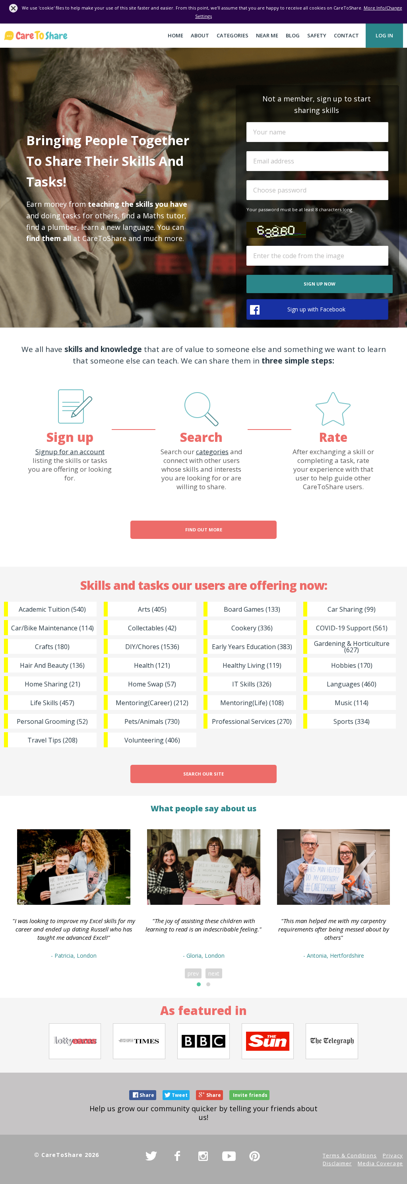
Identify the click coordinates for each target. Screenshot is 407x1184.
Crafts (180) (52, 647)
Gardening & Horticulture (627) (352, 646)
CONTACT (346, 35)
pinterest (255, 1156)
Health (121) (152, 665)
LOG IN (384, 35)
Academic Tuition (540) (52, 609)
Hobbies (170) (351, 665)
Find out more (203, 530)
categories (212, 451)
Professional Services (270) (252, 721)
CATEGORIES (232, 35)
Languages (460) (351, 684)
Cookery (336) (252, 628)
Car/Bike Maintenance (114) (52, 628)
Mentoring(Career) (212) (152, 703)
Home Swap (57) (152, 684)
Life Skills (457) (52, 703)
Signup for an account (70, 451)
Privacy (393, 1155)
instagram (203, 1156)
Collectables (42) (152, 628)
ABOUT (200, 35)
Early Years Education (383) (252, 647)
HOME (175, 35)
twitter (151, 1156)
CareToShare (36, 36)
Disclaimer (337, 1163)
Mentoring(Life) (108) (252, 703)
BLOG (293, 35)
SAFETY (316, 35)
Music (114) (351, 703)
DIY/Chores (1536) (152, 647)
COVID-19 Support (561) (352, 628)
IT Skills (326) (251, 684)
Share (147, 1095)
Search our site (203, 774)
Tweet (180, 1095)
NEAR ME (267, 35)
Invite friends (250, 1095)
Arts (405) (152, 609)
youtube (229, 1156)
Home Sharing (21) (52, 684)
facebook (177, 1156)
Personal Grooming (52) (52, 721)
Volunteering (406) (152, 740)
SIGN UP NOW (319, 284)
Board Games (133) (252, 609)
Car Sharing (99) (352, 609)
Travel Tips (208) (52, 740)
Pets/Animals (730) (152, 721)
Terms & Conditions (350, 1155)
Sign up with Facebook (316, 309)
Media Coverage (380, 1163)
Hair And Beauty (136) (52, 665)
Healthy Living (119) (252, 665)
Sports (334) (351, 721)
